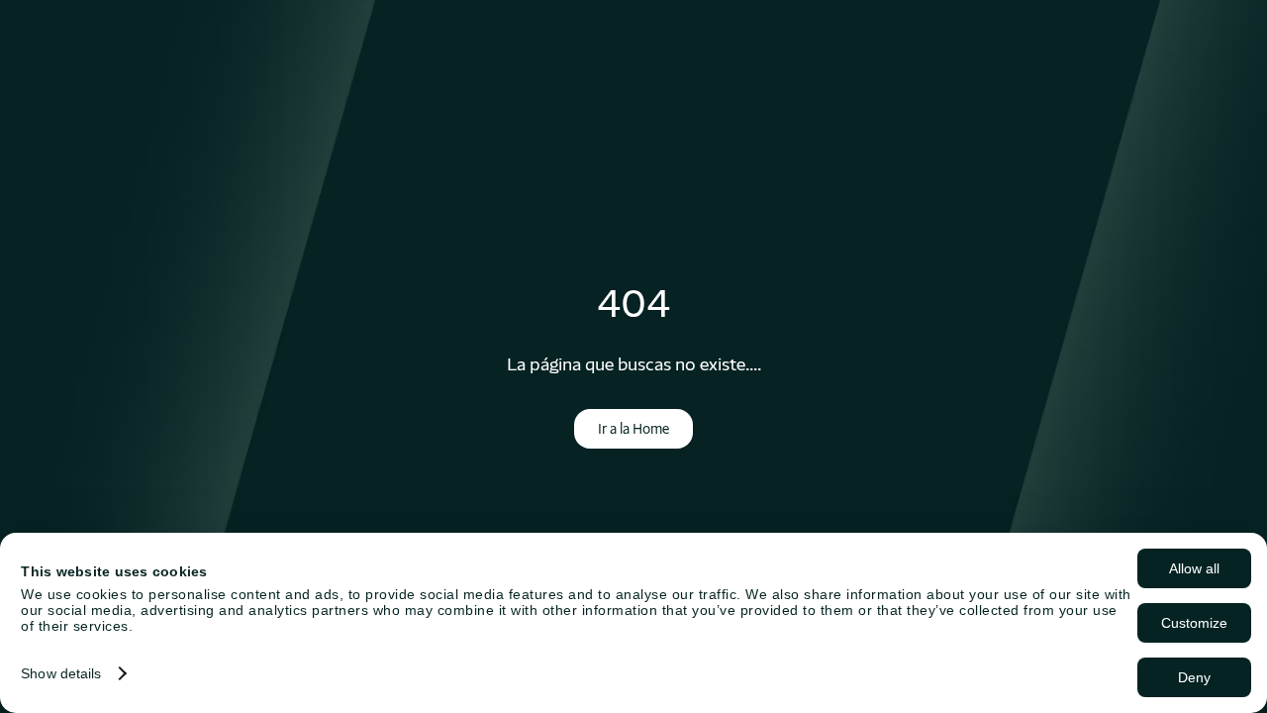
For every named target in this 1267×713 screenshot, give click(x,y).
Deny (1194, 677)
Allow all (1194, 568)
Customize (1194, 623)
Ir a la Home (633, 429)
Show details (61, 673)
